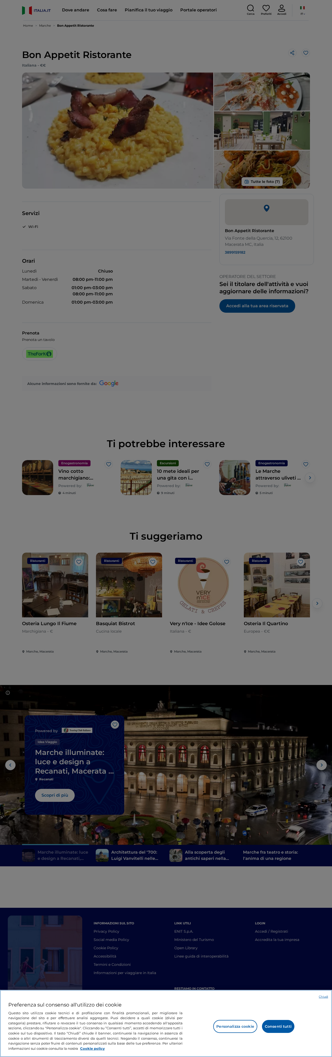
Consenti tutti (278, 1026)
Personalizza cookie (235, 1026)
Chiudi (323, 996)
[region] (166, 1023)
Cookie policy (92, 1048)
